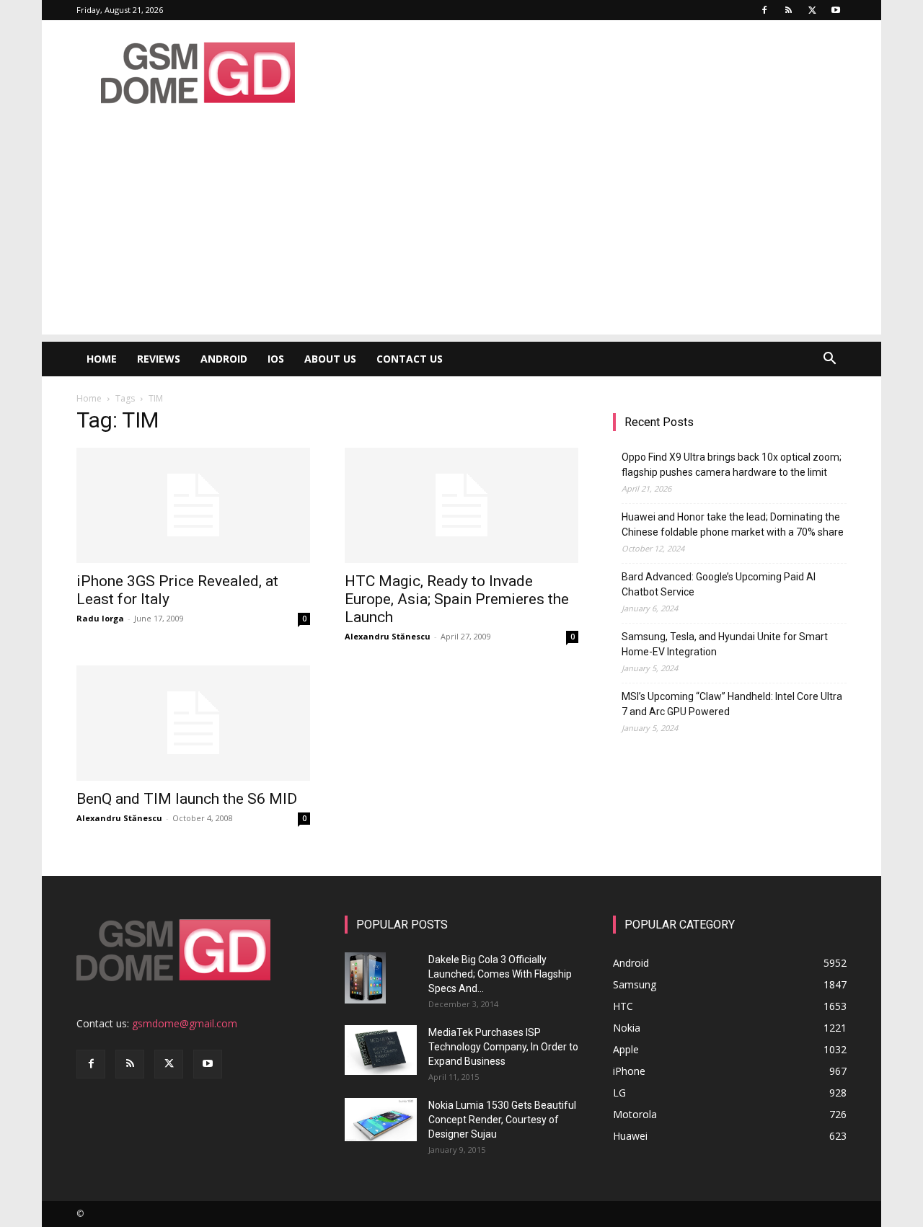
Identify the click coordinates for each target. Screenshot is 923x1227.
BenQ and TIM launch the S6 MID (186, 798)
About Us (330, 359)
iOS (276, 359)
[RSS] (788, 10)
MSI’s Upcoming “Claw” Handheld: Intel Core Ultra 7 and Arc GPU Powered (732, 704)
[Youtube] (836, 10)
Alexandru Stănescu (387, 636)
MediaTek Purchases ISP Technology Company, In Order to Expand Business (503, 1047)
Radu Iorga (100, 618)
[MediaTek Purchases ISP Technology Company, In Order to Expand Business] (381, 1050)
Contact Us (409, 359)
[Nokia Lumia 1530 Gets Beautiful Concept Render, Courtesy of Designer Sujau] (381, 1119)
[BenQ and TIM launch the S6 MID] (193, 723)
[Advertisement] (461, 234)
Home (102, 359)
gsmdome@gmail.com (184, 1023)
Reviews (158, 359)
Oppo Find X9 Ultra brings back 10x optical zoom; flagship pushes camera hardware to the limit (732, 464)
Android (223, 359)
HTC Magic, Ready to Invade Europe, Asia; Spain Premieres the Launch (457, 599)
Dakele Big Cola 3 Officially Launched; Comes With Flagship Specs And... (500, 974)
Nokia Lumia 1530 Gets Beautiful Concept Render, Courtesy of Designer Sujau (502, 1119)
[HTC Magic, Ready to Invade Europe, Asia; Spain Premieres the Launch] (461, 505)
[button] (829, 360)
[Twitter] (812, 10)
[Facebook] (764, 10)
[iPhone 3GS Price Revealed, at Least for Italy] (193, 505)
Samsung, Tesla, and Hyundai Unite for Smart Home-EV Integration (725, 644)
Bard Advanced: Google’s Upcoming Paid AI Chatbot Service (719, 584)
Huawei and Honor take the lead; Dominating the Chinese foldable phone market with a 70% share (733, 524)
